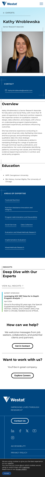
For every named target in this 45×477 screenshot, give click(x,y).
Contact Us (20, 421)
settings (26, 467)
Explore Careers (22, 375)
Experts (10, 13)
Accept (6, 473)
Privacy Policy (19, 453)
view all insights (12, 286)
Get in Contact (22, 346)
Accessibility (18, 446)
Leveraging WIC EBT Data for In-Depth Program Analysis (21, 297)
